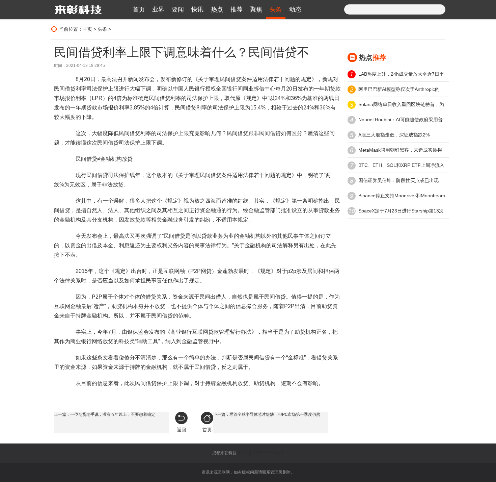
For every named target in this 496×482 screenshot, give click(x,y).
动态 (295, 9)
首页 (139, 9)
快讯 (197, 9)
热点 (217, 9)
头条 (276, 9)
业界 (158, 9)
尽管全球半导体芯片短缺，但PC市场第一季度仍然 (274, 414)
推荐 (236, 9)
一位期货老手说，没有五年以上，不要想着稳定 (112, 414)
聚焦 (256, 9)
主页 (87, 29)
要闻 (178, 9)
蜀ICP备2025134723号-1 (261, 453)
